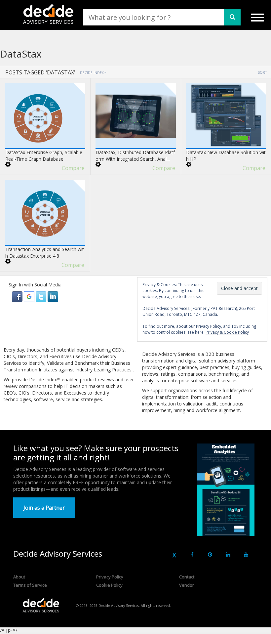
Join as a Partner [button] (44, 507)
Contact (186, 577)
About (19, 577)
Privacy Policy (109, 577)
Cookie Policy (109, 585)
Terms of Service (30, 585)
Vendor (186, 585)
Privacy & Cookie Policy (227, 332)
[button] (18, 296)
